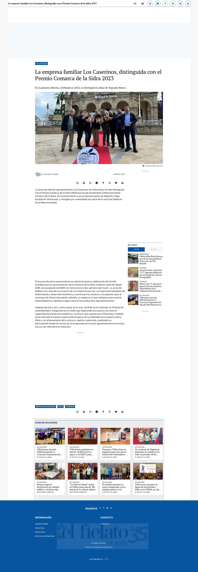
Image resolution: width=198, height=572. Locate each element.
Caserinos (70, 406)
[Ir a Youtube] (107, 508)
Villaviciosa (41, 63)
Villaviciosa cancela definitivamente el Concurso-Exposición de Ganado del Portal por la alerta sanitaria (150, 301)
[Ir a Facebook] (100, 508)
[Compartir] (150, 3)
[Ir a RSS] (111, 508)
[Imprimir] (142, 3)
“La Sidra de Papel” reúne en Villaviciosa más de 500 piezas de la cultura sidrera (82, 487)
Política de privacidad (45, 536)
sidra (60, 406)
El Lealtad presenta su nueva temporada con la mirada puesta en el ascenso (113, 488)
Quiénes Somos (41, 524)
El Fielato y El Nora (50, 174)
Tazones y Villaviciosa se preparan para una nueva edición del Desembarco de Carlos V (115, 453)
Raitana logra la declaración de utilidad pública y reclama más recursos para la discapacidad (48, 489)
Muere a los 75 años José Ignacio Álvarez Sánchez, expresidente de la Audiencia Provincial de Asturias (151, 287)
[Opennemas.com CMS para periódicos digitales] (99, 559)
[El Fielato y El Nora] (38, 174)
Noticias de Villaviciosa (45, 406)
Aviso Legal (40, 532)
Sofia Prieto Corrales (45, 492)
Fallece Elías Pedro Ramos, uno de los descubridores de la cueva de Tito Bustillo (151, 260)
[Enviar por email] (135, 3)
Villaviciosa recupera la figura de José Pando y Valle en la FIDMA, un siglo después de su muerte (148, 488)
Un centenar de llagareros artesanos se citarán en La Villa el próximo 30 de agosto (147, 453)
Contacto (104, 524)
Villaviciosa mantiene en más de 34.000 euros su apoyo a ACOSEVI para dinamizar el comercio (81, 453)
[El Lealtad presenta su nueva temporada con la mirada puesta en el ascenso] (115, 471)
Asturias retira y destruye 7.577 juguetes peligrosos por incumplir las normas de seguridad (151, 273)
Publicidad (40, 528)
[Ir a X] (104, 508)
